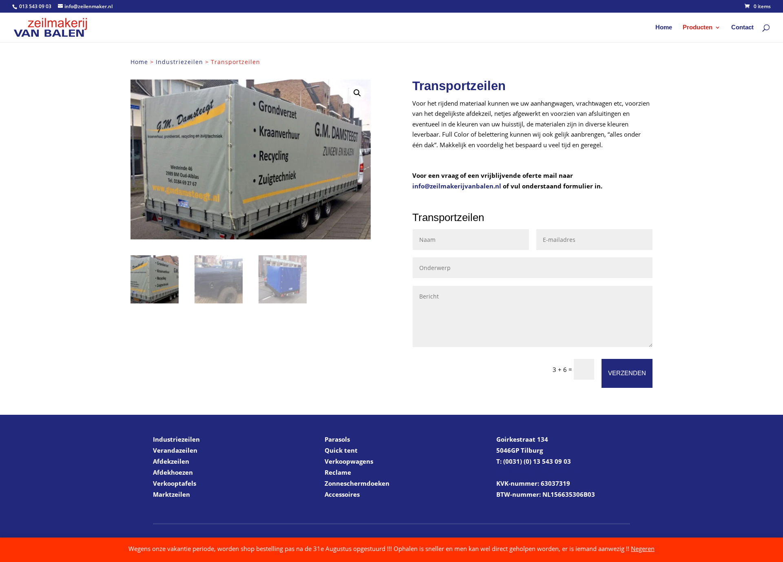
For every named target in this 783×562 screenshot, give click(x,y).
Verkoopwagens (349, 461)
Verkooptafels (174, 483)
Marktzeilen (171, 494)
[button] (357, 93)
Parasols (337, 439)
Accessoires (342, 494)
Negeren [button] (643, 548)
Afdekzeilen (171, 461)
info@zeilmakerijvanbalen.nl (456, 186)
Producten (697, 27)
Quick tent (341, 450)
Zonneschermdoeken (357, 483)
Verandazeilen (175, 450)
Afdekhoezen (173, 472)
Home (663, 27)
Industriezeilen (179, 62)
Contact (742, 27)
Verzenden (627, 373)
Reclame (338, 472)
